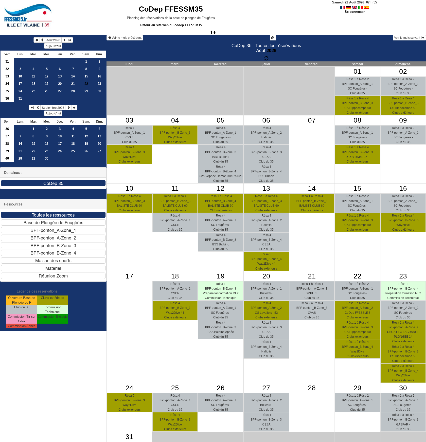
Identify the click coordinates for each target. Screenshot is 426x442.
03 (129, 120)
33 (7, 76)
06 (266, 120)
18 (33, 84)
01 (357, 71)
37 (7, 136)
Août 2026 (53, 40)
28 (73, 91)
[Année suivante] (70, 40)
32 (7, 69)
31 (7, 61)
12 (46, 76)
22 (33, 151)
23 (99, 84)
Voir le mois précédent (126, 37)
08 (357, 120)
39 (7, 151)
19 (46, 84)
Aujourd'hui (53, 46)
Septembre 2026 (53, 107)
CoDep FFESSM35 (171, 9)
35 (7, 91)
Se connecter (355, 12)
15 (86, 76)
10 (20, 76)
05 (221, 120)
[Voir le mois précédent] (42, 40)
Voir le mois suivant (408, 37)
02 (403, 71)
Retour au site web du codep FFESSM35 (171, 25)
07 (312, 120)
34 (7, 84)
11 (33, 76)
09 (403, 120)
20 (60, 84)
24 (20, 91)
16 (99, 76)
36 (7, 98)
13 (60, 76)
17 (20, 84)
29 (86, 91)
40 (7, 158)
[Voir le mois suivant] (64, 40)
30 (99, 91)
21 (73, 84)
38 (7, 144)
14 (73, 76)
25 (33, 91)
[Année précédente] (36, 40)
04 (175, 120)
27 (60, 91)
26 (46, 91)
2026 (271, 50)
